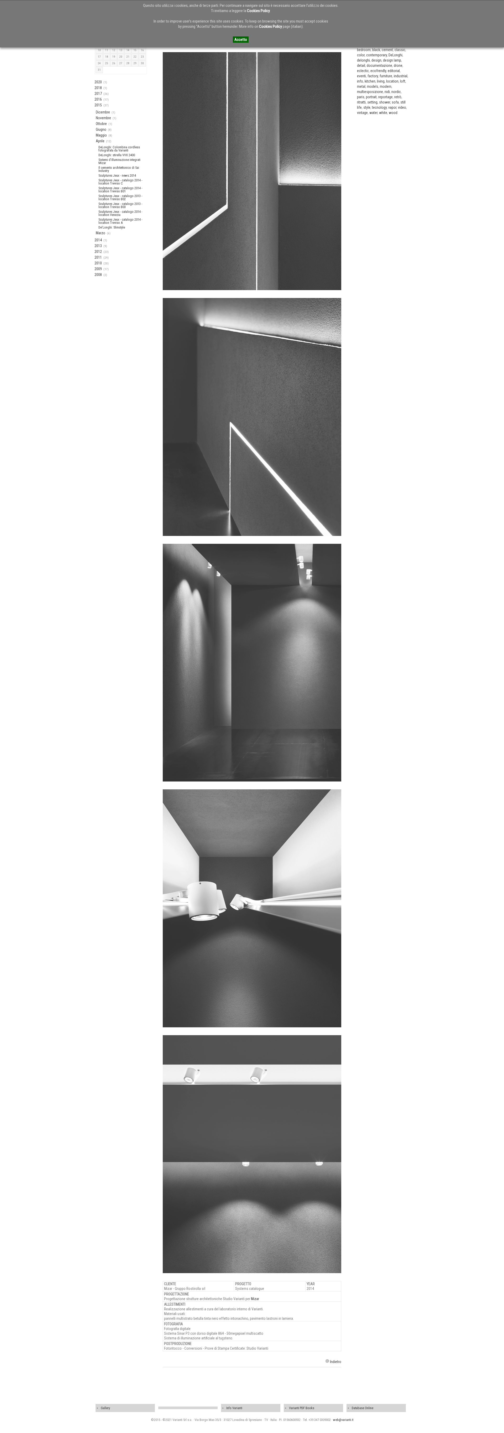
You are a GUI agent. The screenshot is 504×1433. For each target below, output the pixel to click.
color (361, 55)
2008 (98, 275)
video (402, 107)
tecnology (379, 107)
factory (373, 76)
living (381, 81)
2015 (98, 105)
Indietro (335, 1362)
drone (398, 65)
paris (360, 97)
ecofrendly (378, 71)
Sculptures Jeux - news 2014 (117, 175)
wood (393, 113)
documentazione (379, 65)
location (392, 81)
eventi (361, 76)
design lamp (392, 60)
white (383, 113)
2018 (98, 88)
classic (400, 50)
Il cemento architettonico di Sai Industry (118, 169)
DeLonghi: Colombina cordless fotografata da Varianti (119, 148)
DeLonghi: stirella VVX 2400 (116, 155)
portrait (371, 97)
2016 (98, 99)
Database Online (362, 1408)
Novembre (103, 118)
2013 (98, 246)
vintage (362, 113)
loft (402, 81)
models (372, 86)
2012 (98, 251)
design (376, 60)
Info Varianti (234, 1408)
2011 (98, 257)
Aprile (100, 141)
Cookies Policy (258, 10)
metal (361, 86)
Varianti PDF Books (301, 1408)
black (376, 50)
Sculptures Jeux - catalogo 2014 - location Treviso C (120, 181)
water (373, 113)
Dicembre (103, 112)
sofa (395, 102)
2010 (98, 263)
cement (387, 50)
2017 (98, 93)
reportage (385, 97)
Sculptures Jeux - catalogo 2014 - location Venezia (120, 213)
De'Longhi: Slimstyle (111, 227)
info (360, 81)
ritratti (361, 102)
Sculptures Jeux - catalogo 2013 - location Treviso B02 (120, 197)
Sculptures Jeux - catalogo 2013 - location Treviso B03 (120, 205)
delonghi (363, 60)
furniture (386, 76)
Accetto (240, 39)
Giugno (101, 129)
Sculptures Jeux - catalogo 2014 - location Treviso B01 (120, 189)
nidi (387, 92)
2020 (98, 82)
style (366, 107)
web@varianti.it (343, 1420)
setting (372, 102)
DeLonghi (395, 55)
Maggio (101, 135)
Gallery (105, 1408)
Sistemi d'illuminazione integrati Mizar (119, 161)
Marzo (100, 233)
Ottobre (101, 124)
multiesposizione (370, 92)
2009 (98, 269)
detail (361, 65)
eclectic (363, 71)
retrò (397, 97)
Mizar (255, 1299)
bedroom (364, 50)
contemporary (376, 55)
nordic (396, 92)
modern (385, 86)
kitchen (370, 81)
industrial (400, 76)
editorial (394, 71)
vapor (392, 107)
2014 (98, 240)
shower (384, 102)
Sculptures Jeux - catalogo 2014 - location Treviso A (120, 221)
